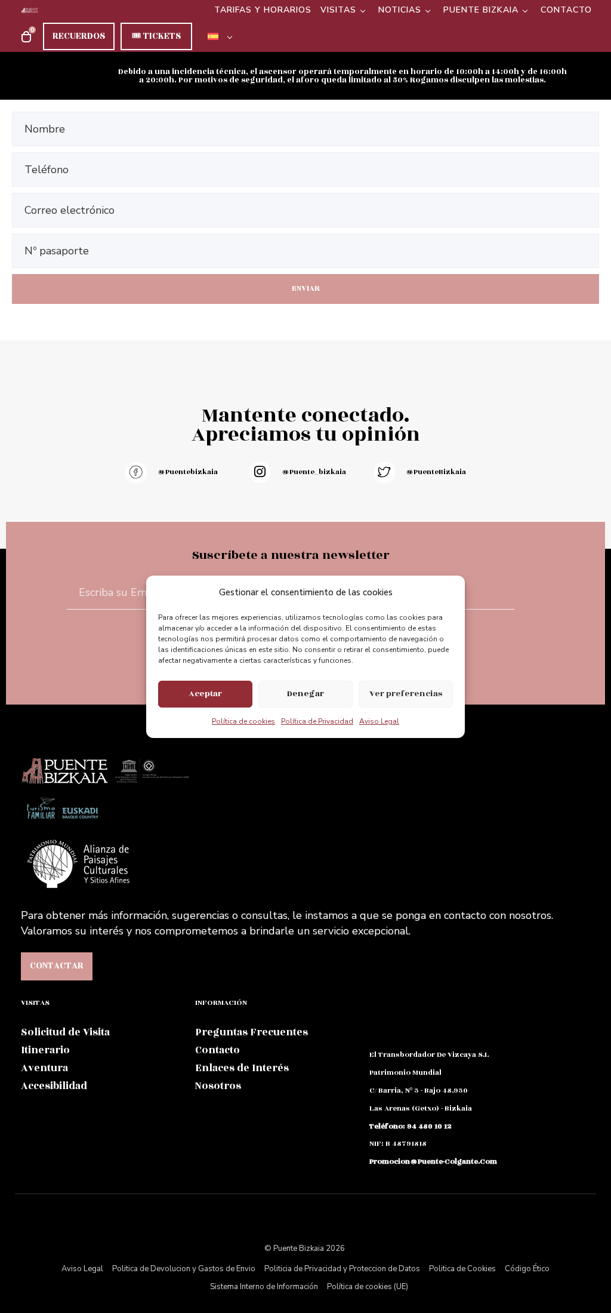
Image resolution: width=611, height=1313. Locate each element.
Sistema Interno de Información (264, 1286)
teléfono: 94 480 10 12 (410, 1126)
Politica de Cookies (462, 1268)
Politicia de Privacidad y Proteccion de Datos (342, 1268)
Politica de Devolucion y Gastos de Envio (183, 1268)
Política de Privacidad (317, 721)
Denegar (305, 693)
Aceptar (205, 693)
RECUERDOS (79, 36)
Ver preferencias (405, 693)
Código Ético (527, 1268)
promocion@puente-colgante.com (433, 1161)
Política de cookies (243, 721)
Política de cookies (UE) (367, 1286)
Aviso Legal (379, 721)
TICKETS (156, 36)
